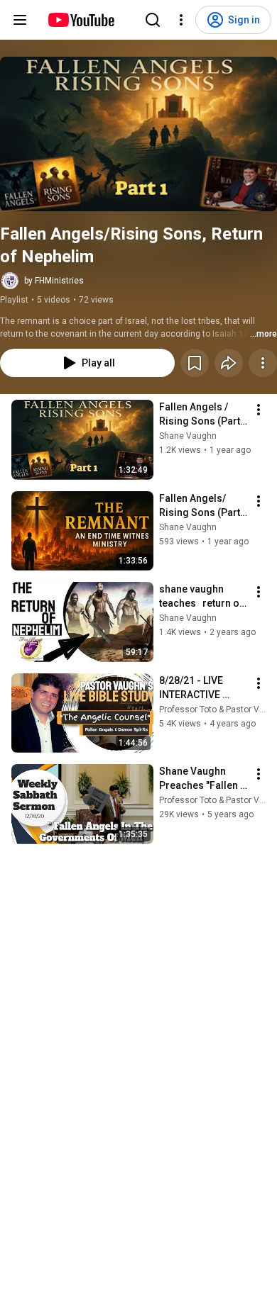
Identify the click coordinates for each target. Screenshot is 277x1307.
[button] (138, 134)
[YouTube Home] (80, 20)
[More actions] (263, 363)
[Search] (152, 19)
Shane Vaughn (188, 436)
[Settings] (181, 19)
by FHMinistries (54, 281)
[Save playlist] (194, 363)
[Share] (228, 363)
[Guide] (19, 19)
